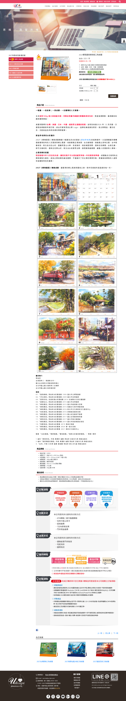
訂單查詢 (113, 1)
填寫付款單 (107, 1)
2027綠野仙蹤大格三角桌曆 (74, 661)
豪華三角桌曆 (19, 59)
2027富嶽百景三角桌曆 (101, 661)
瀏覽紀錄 (92, 1)
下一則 (115, 633)
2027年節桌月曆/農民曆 (111, 52)
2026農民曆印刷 (16, 77)
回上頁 (107, 633)
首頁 (94, 52)
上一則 (99, 633)
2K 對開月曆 (15, 68)
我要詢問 (113, 96)
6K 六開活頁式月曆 (17, 64)
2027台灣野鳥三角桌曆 (45, 661)
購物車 (101, 1)
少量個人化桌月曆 (16, 73)
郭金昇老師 (85, 140)
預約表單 (57, 688)
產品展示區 (100, 52)
